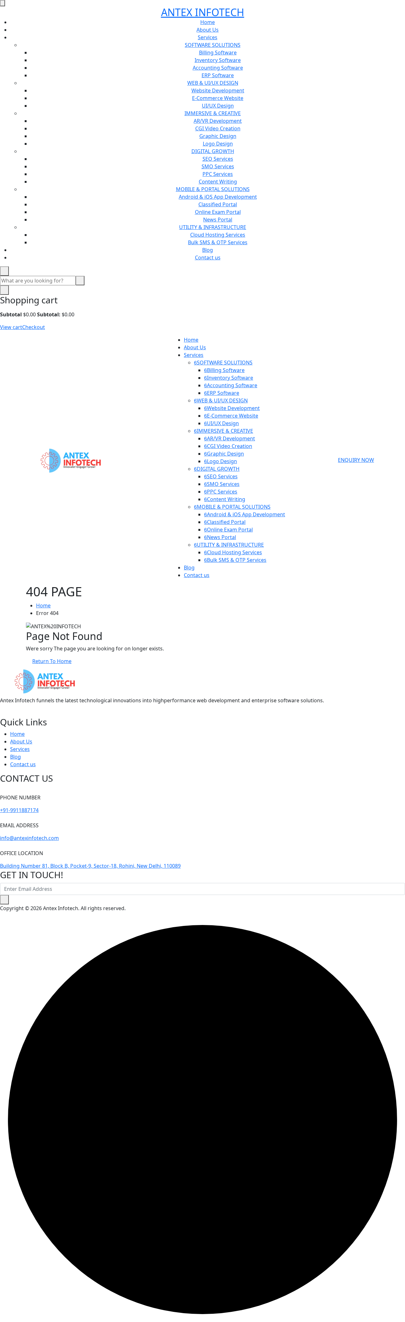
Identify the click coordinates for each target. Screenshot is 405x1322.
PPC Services (217, 174)
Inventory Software (218, 60)
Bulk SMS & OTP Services (217, 242)
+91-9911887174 (19, 810)
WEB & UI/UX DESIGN (212, 82)
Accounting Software (218, 67)
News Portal (217, 219)
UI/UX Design (218, 105)
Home (207, 22)
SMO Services (218, 166)
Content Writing (218, 181)
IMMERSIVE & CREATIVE (212, 113)
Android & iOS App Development (218, 196)
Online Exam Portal (218, 211)
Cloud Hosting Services (217, 234)
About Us (207, 29)
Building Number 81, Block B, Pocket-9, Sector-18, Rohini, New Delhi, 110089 (90, 865)
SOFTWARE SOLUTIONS (212, 44)
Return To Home (52, 661)
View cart (11, 327)
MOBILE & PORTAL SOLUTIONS (213, 189)
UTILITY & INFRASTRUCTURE (212, 227)
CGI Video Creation (217, 128)
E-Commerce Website (217, 98)
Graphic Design (217, 136)
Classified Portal (217, 204)
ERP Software (218, 75)
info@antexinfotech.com (29, 838)
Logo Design (218, 143)
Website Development (217, 90)
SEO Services (217, 158)
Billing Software (218, 52)
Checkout (33, 327)
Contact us (208, 257)
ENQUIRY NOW (356, 459)
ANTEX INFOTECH (202, 12)
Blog (207, 249)
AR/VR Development (218, 120)
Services (207, 37)
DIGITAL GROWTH (212, 151)
